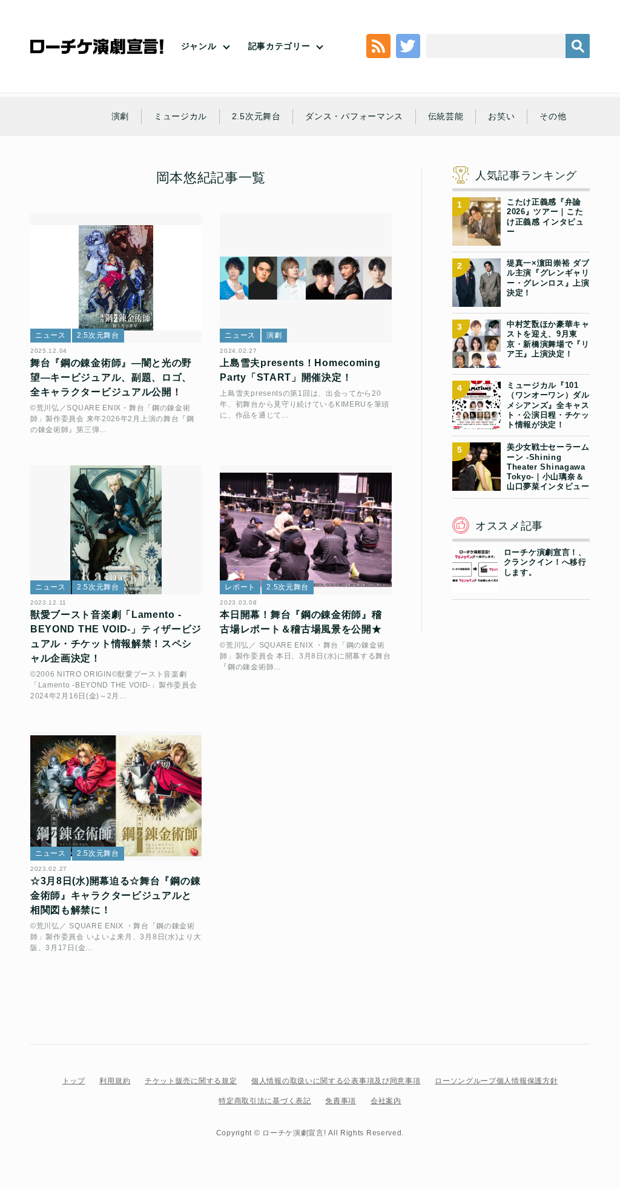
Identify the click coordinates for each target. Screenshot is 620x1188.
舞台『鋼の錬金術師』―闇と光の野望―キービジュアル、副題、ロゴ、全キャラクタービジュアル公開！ (111, 377)
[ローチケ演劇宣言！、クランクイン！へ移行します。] (475, 586)
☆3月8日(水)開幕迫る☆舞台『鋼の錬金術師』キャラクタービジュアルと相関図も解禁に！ (115, 895)
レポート (240, 587)
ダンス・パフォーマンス (354, 116)
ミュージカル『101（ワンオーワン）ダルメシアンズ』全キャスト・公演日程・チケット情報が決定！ (548, 405)
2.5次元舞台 (256, 116)
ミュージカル (180, 116)
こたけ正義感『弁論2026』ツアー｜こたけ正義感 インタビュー (545, 216)
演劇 (120, 116)
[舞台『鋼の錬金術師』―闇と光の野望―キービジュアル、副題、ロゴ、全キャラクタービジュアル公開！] (116, 278)
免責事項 (340, 1101)
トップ (73, 1081)
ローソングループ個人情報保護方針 (496, 1081)
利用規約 (114, 1081)
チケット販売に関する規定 (191, 1081)
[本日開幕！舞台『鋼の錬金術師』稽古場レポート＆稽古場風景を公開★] (305, 529)
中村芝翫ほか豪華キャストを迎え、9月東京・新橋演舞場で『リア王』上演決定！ (548, 339)
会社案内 (386, 1101)
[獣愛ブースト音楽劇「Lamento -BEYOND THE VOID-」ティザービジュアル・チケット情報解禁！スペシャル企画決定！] (116, 529)
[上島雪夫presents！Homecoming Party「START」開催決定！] (305, 278)
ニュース (50, 335)
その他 (552, 116)
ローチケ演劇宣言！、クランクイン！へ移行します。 (545, 562)
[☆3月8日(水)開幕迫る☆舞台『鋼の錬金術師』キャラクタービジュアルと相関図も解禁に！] (116, 796)
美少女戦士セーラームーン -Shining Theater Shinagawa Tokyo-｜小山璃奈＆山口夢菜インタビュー (548, 466)
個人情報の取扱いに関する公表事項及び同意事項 (335, 1081)
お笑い (501, 116)
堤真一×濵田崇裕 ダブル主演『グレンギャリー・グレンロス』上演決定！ (548, 277)
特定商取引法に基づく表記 (265, 1101)
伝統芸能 (446, 116)
